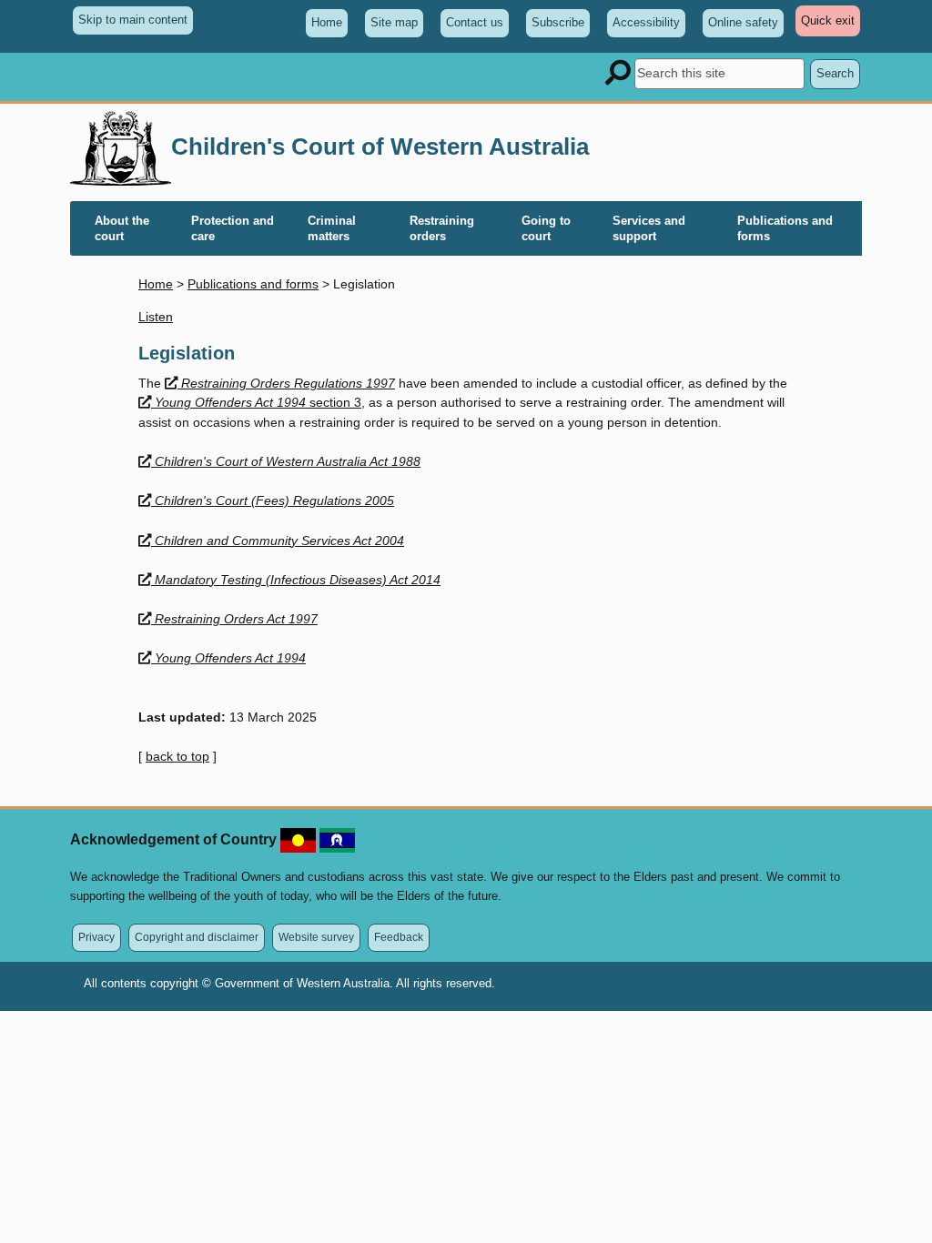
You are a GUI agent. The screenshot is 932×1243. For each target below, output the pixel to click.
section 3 (257, 402)
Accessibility (646, 22)
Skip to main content (132, 19)
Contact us (474, 22)
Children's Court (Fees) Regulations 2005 (274, 500)
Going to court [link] (546, 228)
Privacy (96, 937)
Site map (394, 22)
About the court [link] (122, 228)
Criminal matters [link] (332, 228)
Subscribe (558, 22)
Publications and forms (253, 284)
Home (326, 22)
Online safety (743, 22)
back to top (177, 756)
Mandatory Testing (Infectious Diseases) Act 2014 (297, 579)
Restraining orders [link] (442, 228)
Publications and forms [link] (785, 228)
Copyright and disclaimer (196, 937)
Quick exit (830, 24)
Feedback (398, 937)
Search (835, 73)
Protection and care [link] (232, 228)
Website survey (316, 937)
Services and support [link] (649, 228)
